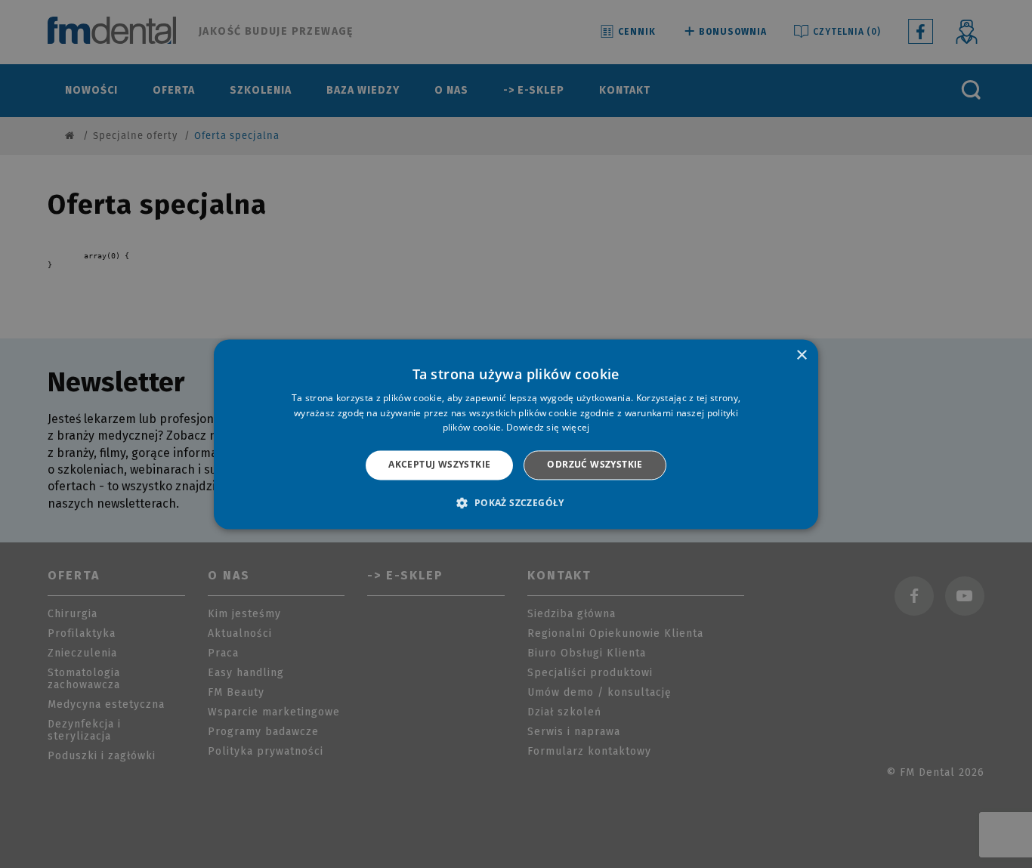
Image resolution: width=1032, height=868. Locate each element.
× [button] (801, 355)
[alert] (516, 434)
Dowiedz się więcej (547, 428)
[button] (516, 502)
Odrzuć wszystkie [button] (594, 465)
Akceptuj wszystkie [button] (439, 465)
